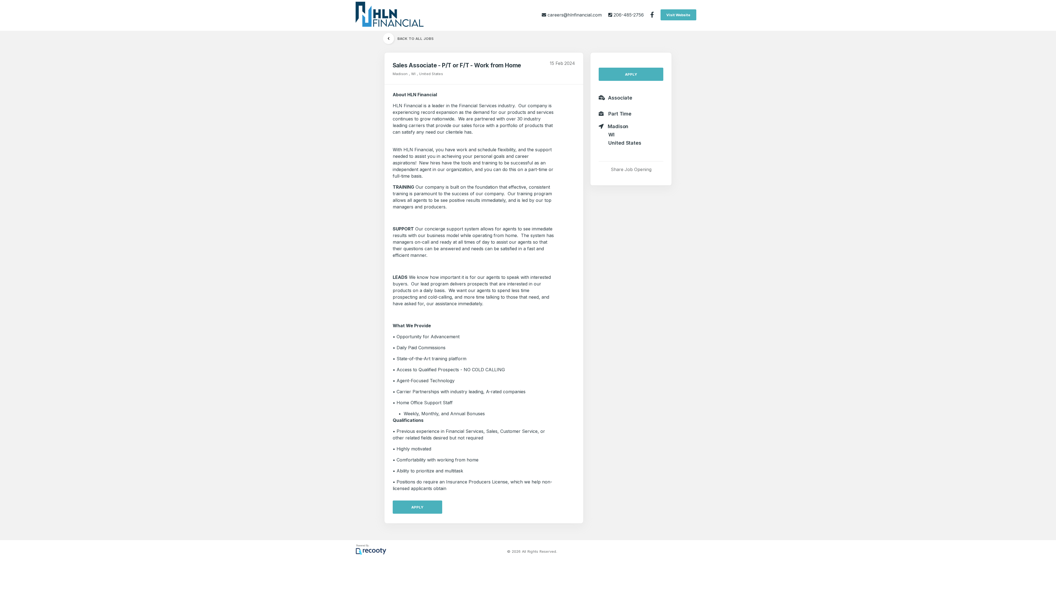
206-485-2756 (628, 15)
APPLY (417, 507)
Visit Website (678, 15)
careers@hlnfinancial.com (575, 15)
